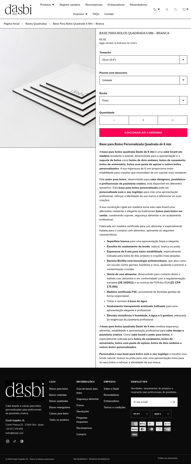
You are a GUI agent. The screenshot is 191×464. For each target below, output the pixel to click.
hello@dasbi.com (14, 433)
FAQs (96, 13)
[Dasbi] (25, 390)
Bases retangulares (59, 407)
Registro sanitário (70, 4)
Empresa (78, 13)
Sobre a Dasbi (111, 388)
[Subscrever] (172, 402)
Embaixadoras (116, 4)
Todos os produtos (59, 419)
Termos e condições (115, 407)
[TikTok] (15, 441)
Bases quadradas (36, 23)
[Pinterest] (22, 441)
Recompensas (93, 4)
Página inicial (11, 23)
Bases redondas (58, 395)
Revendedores (138, 4)
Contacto (81, 434)
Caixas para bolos (59, 413)
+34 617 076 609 (14, 429)
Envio (101, 43)
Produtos (45, 4)
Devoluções (82, 411)
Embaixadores (111, 401)
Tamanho (105, 52)
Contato (109, 13)
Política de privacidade (168, 458)
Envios (80, 405)
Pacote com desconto (113, 72)
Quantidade (106, 112)
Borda (103, 93)
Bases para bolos (58, 388)
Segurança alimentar (87, 399)
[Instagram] (8, 441)
